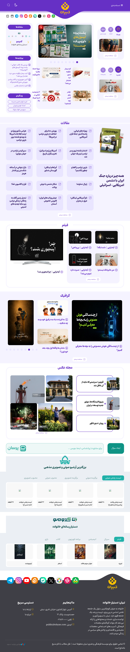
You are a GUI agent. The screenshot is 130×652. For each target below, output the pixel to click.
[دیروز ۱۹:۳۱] (82, 96)
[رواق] (16, 36)
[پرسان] (26, 36)
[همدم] (23, 36)
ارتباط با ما (27, 609)
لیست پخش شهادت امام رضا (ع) (55, 503)
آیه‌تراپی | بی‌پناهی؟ (79, 247)
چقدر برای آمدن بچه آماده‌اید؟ (68, 98)
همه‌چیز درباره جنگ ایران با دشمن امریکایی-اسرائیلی (111, 180)
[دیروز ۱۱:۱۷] (113, 403)
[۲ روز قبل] (65, 41)
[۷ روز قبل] (106, 259)
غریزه (120, 563)
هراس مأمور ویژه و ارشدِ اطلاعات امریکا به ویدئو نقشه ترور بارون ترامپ (18, 135)
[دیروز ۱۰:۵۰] (113, 423)
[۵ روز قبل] (80, 237)
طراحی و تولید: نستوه (14, 644)
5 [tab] (62, 62)
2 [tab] (73, 62)
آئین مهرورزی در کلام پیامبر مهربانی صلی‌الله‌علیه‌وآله (18, 80)
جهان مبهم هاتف (86, 563)
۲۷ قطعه (11, 502)
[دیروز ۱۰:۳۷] (23, 416)
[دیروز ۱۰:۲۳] (51, 72)
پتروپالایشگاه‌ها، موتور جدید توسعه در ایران (93, 403)
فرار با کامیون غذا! (18, 184)
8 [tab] (51, 62)
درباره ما (28, 614)
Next (40, 41)
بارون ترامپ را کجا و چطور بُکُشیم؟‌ (79, 169)
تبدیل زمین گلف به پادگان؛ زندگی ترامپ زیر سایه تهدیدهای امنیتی (18, 202)
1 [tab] (77, 62)
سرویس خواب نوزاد (19, 109)
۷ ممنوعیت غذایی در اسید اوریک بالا (36, 96)
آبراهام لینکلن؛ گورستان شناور (50, 169)
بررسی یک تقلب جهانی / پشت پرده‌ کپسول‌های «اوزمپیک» (19, 67)
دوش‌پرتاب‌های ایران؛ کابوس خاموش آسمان (48, 201)
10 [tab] (3, 349)
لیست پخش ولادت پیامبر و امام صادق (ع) (115, 503)
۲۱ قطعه (71, 502)
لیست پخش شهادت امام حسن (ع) (25, 503)
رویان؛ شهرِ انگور (96, 423)
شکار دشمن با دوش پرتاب (48, 185)
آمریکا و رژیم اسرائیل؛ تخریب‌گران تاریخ (48, 152)
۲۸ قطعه (101, 502)
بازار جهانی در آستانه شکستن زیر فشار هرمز (18, 170)
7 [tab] (55, 62)
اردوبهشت (28, 563)
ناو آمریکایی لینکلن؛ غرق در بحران (78, 199)
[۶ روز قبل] (80, 259)
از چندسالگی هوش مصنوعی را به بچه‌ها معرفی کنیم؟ (99, 348)
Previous (89, 41)
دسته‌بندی (115, 5)
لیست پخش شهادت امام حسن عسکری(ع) (85, 503)
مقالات (65, 123)
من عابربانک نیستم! (106, 270)
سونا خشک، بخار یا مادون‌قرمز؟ (36, 71)
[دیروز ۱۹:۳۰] (51, 96)
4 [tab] (66, 62)
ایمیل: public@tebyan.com (59, 624)
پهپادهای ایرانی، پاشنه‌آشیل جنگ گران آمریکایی (78, 134)
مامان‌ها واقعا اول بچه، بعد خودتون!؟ (55, 350)
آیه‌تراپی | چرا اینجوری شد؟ (48, 272)
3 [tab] (69, 62)
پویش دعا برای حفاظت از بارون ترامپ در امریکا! (48, 134)
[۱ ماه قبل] (110, 85)
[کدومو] (19, 33)
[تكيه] (29, 36)
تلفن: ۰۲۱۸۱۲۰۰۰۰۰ (65, 619)
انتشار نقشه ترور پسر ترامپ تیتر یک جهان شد (78, 154)
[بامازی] (12, 36)
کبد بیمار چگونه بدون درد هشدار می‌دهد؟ (68, 76)
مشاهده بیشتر (109, 56)
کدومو (19, 41)
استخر (60, 563)
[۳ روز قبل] (36, 244)
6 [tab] (58, 62)
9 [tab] (7, 349)
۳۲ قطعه (41, 502)
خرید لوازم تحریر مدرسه (19, 101)
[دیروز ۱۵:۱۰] (113, 383)
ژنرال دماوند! (81, 184)
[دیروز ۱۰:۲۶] (21, 322)
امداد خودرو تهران (19, 105)
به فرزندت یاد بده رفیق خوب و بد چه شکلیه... (53, 321)
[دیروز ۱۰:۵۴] (82, 72)
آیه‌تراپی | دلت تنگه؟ (105, 247)
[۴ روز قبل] (106, 237)
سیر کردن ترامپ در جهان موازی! (18, 152)
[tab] (118, 31)
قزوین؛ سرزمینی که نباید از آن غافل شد (92, 383)
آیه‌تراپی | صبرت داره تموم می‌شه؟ (80, 271)
